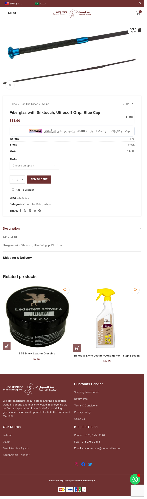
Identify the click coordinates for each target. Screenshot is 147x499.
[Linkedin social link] (35, 210)
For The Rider (29, 103)
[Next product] (132, 104)
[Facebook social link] (20, 210)
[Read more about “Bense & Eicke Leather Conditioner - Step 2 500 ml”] (77, 348)
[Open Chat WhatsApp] (135, 479)
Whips (45, 103)
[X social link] (25, 210)
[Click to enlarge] (10, 85)
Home (13, 103)
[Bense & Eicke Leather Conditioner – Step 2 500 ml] (107, 318)
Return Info (81, 398)
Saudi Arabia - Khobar (16, 454)
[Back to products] (127, 104)
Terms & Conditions (86, 405)
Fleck (129, 116)
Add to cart (39, 179)
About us (79, 418)
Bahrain (7, 435)
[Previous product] (123, 104)
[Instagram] (76, 464)
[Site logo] (72, 12)
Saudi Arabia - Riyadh (16, 448)
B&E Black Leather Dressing (37, 353)
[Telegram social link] (39, 210)
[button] (7, 346)
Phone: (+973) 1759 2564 (89, 435)
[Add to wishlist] (65, 289)
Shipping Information (86, 392)
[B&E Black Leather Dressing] (37, 317)
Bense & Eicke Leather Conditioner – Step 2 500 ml (107, 355)
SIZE (13, 158)
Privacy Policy (82, 412)
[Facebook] (83, 464)
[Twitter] (90, 464)
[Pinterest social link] (30, 210)
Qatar (6, 441)
